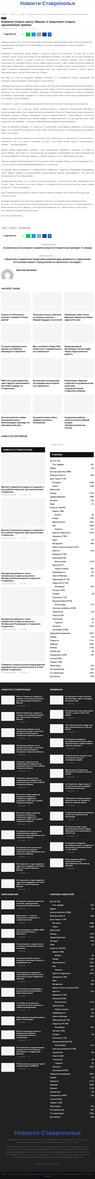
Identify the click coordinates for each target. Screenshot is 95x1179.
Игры (54, 540)
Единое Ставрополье (61, 533)
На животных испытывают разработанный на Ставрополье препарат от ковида (47, 248)
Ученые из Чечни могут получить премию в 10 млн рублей (14, 317)
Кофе (52, 504)
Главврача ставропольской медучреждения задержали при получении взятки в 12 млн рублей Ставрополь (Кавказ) (30, 765)
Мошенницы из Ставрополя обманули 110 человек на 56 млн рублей (78, 772)
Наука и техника (62, 569)
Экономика (57, 630)
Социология (57, 612)
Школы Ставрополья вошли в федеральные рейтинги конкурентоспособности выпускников (28, 1034)
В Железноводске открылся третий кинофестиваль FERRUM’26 (30, 1065)
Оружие (53, 637)
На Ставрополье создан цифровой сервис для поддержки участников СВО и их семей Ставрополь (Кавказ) (30, 867)
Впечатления (60, 561)
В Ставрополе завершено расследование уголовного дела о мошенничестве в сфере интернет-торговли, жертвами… (79, 742)
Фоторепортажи (57, 669)
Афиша (53, 468)
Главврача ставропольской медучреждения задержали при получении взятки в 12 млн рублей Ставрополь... (23, 667)
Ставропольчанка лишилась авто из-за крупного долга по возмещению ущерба (78, 758)
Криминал (56, 554)
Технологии (57, 619)
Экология (56, 626)
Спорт (55, 615)
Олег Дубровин (24, 228)
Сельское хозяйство (61, 608)
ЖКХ (52, 490)
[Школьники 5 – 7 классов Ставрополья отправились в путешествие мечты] (8, 919)
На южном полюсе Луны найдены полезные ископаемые (45, 420)
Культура (56, 558)
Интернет (54, 500)
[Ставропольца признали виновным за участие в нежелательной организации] (56, 816)
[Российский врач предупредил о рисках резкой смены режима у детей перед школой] (8, 992)
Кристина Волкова (9, 28)
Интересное (57, 544)
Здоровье (56, 536)
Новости (13, 228)
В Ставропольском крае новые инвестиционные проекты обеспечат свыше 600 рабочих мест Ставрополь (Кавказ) (30, 834)
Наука (4, 18)
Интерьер (56, 482)
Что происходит (57, 673)
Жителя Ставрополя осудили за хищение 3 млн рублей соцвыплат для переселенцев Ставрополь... (22, 489)
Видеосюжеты (58, 522)
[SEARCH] (91, 444)
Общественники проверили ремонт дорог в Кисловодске (30, 1018)
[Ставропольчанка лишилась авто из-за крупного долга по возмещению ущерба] (56, 759)
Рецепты (58, 529)
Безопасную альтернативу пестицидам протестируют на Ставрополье (46, 383)
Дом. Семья (55, 479)
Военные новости (57, 475)
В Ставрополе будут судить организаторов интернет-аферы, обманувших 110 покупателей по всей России (78, 830)
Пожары (55, 594)
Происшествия (58, 601)
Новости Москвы (59, 576)
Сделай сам (55, 651)
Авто (52, 461)
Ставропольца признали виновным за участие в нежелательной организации (79, 815)
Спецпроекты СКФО (58, 655)
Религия (53, 648)
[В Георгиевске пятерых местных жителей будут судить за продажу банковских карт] (56, 700)
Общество (56, 583)
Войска (58, 515)
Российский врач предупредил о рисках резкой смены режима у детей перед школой (29, 991)
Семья (55, 486)
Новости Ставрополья (47, 3)
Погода (55, 590)
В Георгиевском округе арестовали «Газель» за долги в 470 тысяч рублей (79, 713)
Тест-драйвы (58, 465)
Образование (58, 579)
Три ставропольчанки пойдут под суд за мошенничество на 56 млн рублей (78, 727)
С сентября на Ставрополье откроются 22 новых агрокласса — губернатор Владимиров (30, 1005)
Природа (54, 644)
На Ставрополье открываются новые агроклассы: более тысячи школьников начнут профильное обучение (30, 976)
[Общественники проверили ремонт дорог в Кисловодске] (8, 1020)
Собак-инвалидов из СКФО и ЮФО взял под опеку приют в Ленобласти (30, 932)
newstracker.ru (17, 216)
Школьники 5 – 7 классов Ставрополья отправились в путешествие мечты (27, 918)
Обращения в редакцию (60, 633)
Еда (54, 526)
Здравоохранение (57, 497)
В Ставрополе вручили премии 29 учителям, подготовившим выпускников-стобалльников (30, 903)
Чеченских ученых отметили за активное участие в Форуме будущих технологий (47, 317)
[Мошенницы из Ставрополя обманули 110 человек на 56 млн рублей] (56, 773)
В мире (55, 518)
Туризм (53, 662)
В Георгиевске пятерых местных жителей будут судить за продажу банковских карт (78, 699)
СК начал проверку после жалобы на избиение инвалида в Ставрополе (14, 349)
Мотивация (60, 587)
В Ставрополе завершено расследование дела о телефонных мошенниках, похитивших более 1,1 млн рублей (79, 846)
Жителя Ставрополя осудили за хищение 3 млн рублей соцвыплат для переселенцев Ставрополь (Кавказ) (30, 700)
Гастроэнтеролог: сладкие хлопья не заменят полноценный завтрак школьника (30, 946)
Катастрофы (60, 605)
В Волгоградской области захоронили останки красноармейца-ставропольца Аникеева (77, 862)
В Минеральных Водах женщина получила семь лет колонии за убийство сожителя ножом (78, 800)
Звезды (53, 493)
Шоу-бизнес (55, 676)
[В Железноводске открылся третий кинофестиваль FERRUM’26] (8, 1067)
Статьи (53, 658)
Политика (56, 597)
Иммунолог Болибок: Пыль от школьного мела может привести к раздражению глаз (30, 960)
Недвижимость (59, 572)
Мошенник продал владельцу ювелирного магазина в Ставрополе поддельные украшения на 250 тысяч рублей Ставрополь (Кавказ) (29, 799)
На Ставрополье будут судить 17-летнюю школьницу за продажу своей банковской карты (78, 786)
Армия (55, 511)
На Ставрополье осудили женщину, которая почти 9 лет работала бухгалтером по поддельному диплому (30, 1051)
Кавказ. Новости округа (62, 547)
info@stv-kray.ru (53, 1164)
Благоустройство (57, 472)
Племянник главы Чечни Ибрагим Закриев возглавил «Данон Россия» (79, 317)
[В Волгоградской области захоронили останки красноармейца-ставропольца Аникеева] (56, 862)
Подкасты (54, 640)
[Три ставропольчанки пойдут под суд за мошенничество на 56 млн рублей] (56, 728)
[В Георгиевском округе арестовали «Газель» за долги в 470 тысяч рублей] (56, 714)
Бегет (61, 1174)
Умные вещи (55, 666)
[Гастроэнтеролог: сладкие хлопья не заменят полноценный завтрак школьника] (8, 947)
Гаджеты (59, 623)
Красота (56, 551)
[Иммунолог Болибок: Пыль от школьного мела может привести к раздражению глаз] (8, 961)
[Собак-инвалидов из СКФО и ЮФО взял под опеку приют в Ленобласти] (8, 933)
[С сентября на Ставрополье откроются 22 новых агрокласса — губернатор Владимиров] (8, 1006)
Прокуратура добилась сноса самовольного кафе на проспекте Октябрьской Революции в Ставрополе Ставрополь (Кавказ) (29, 732)
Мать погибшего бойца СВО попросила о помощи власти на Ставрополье (47, 349)
